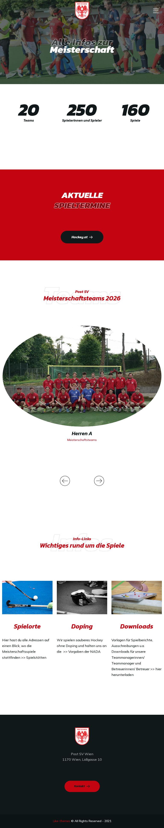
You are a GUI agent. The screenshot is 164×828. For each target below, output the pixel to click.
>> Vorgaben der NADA (82, 651)
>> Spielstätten (33, 657)
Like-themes (61, 821)
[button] (65, 480)
